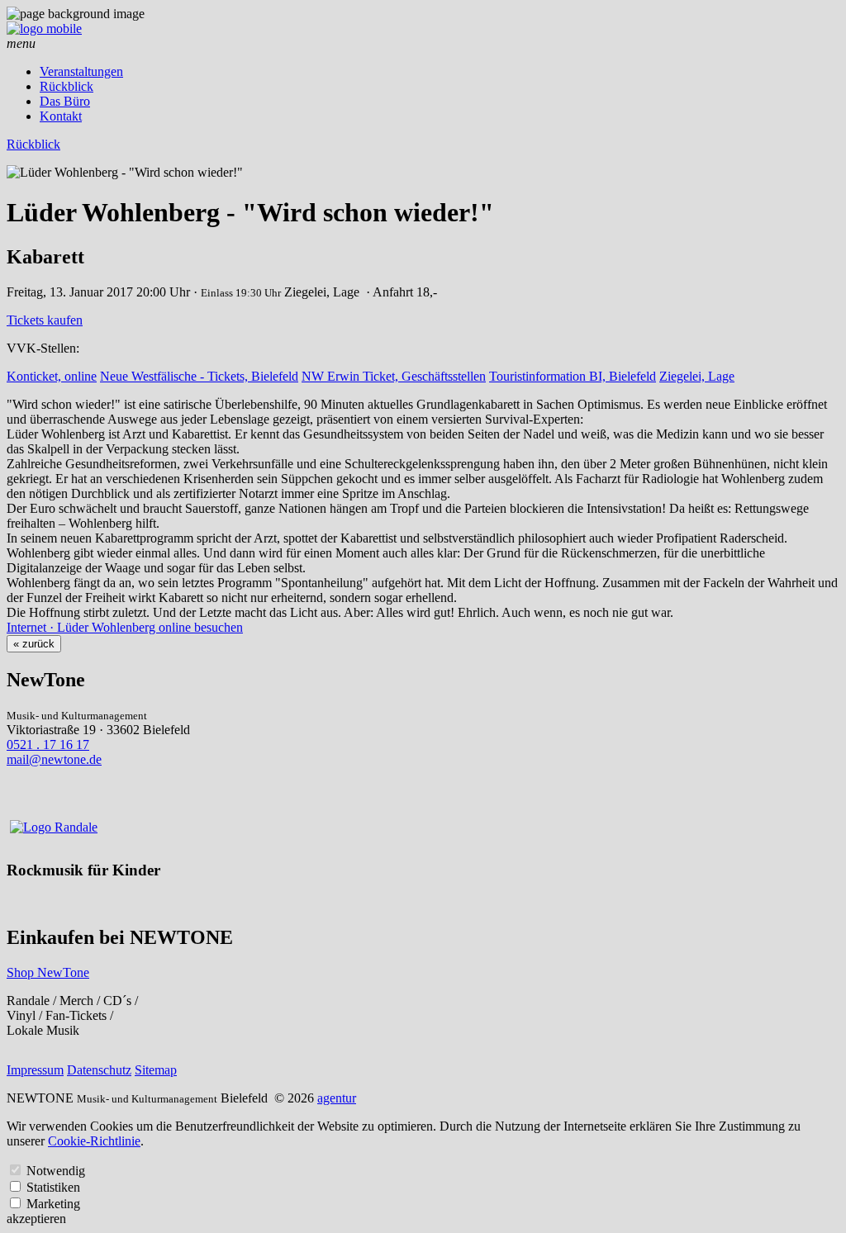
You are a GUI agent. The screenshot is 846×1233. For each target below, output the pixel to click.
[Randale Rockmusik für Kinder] (54, 827)
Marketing (53, 1204)
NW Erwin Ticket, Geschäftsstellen (394, 376)
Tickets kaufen (45, 320)
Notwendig (55, 1171)
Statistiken (53, 1187)
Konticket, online (52, 376)
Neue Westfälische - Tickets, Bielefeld (199, 376)
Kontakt (61, 116)
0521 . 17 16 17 (48, 744)
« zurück (34, 644)
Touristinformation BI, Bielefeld (572, 376)
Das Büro (65, 101)
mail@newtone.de (54, 759)
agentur (336, 1098)
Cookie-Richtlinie (94, 1141)
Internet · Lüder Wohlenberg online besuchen (125, 627)
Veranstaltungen (81, 71)
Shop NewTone (48, 972)
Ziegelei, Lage (696, 376)
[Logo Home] (44, 28)
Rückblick (66, 86)
